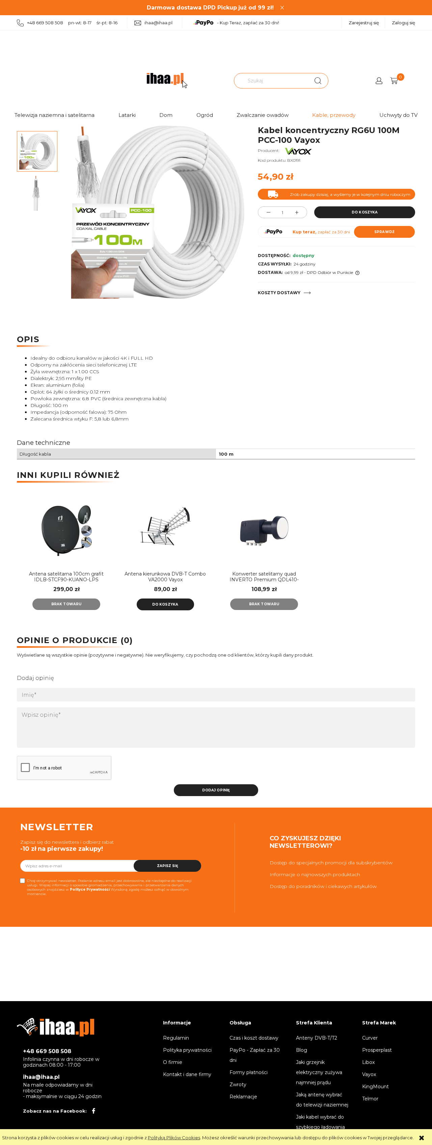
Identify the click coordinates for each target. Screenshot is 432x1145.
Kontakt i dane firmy (187, 1074)
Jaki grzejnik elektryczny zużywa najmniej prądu (319, 1072)
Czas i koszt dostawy (254, 1038)
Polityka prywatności (187, 1050)
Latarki (127, 115)
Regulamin (176, 1038)
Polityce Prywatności (90, 889)
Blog (301, 1050)
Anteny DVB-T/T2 (316, 1038)
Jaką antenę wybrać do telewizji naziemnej (322, 1100)
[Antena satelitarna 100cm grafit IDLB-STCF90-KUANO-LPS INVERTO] (66, 530)
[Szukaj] (318, 80)
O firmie (172, 1062)
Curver (370, 1038)
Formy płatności (249, 1072)
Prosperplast (377, 1050)
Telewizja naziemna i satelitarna (54, 115)
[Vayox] (298, 150)
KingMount (375, 1087)
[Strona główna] (167, 80)
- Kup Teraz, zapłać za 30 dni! (248, 22)
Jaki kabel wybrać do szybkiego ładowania (320, 1122)
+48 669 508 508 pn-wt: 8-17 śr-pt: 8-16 (72, 22)
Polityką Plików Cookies (174, 1137)
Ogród (204, 115)
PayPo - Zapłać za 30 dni (255, 1055)
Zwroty (238, 1085)
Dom (165, 115)
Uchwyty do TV (398, 115)
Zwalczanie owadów (263, 115)
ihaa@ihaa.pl (158, 22)
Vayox (369, 1074)
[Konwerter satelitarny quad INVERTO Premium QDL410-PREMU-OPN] (264, 530)
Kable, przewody (333, 115)
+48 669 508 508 (47, 1051)
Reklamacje (243, 1097)
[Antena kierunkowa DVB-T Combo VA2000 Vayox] (165, 530)
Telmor (370, 1099)
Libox (368, 1062)
